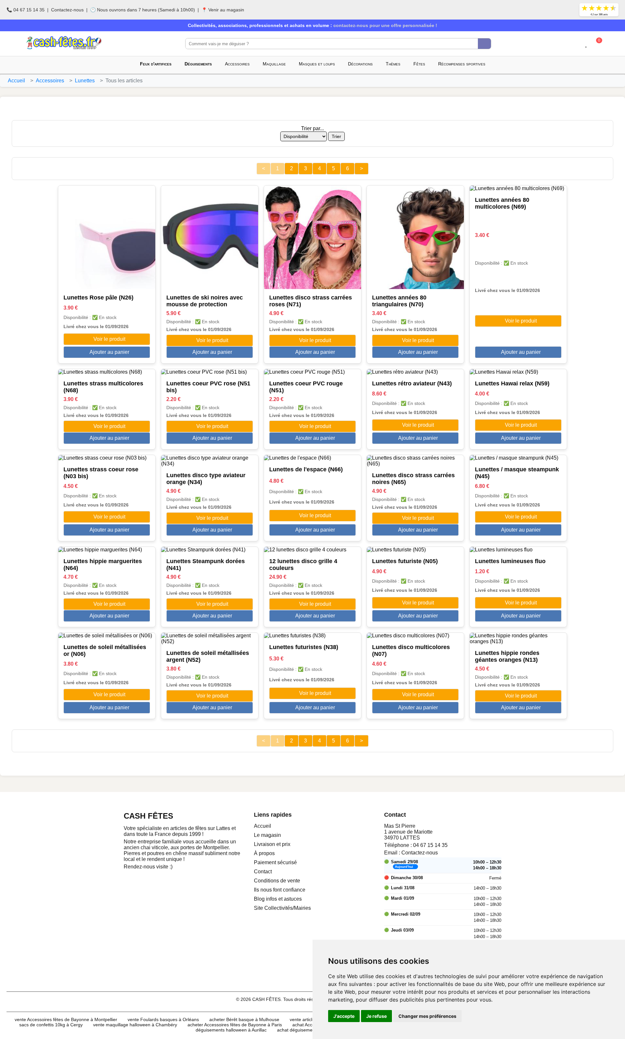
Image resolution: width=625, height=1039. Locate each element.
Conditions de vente (277, 880)
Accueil (16, 80)
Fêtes (419, 63)
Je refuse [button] (376, 1016)
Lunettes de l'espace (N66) (306, 469)
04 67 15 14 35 (430, 845)
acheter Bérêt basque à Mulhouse (244, 1019)
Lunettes (85, 80)
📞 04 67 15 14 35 (26, 9)
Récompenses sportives (461, 63)
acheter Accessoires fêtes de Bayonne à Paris (235, 1024)
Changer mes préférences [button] (427, 1016)
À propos (264, 853)
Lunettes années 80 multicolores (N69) (502, 203)
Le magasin (267, 835)
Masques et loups (317, 63)
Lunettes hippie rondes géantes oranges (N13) (507, 656)
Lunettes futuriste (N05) (405, 561)
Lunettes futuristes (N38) (303, 647)
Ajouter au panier (109, 352)
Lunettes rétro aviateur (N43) (412, 383)
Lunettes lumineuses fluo (510, 561)
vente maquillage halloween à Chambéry (135, 1024)
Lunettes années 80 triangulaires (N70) (399, 301)
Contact (263, 871)
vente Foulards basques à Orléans (163, 1019)
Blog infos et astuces (278, 899)
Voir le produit (108, 339)
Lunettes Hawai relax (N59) (512, 383)
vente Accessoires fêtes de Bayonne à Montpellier (66, 1019)
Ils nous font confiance (279, 890)
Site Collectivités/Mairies (282, 908)
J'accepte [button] (343, 1016)
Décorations (360, 63)
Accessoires (237, 63)
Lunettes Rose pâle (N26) (98, 297)
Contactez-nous (67, 9)
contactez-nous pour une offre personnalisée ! (385, 25)
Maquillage (274, 63)
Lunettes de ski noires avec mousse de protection (204, 301)
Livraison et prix (272, 844)
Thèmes (393, 63)
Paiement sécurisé (275, 862)
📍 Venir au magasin (222, 9)
